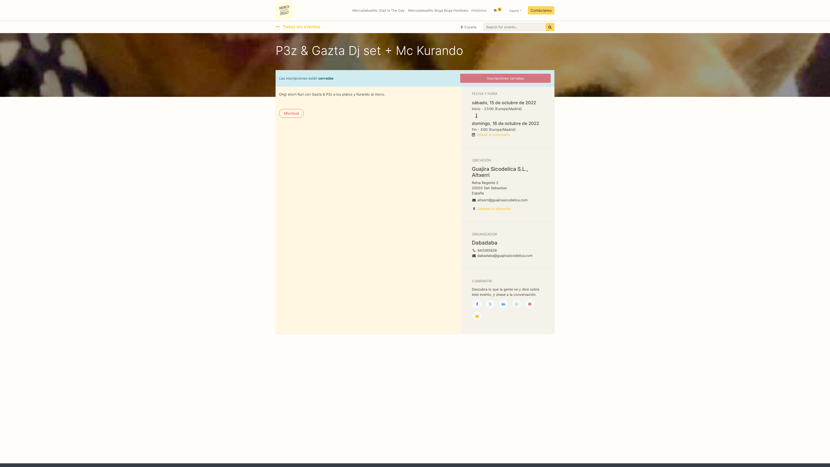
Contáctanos (541, 10)
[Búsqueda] (550, 27)
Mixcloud (291, 113)
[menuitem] (378, 10)
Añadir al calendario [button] (493, 135)
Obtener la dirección (494, 208)
